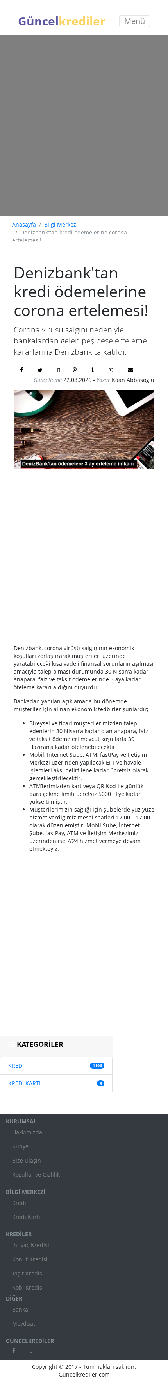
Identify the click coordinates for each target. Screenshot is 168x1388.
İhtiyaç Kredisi (30, 1245)
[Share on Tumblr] (93, 370)
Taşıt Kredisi (28, 1273)
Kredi (19, 1202)
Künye (20, 1146)
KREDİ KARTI (24, 1083)
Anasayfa (24, 224)
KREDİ (16, 1065)
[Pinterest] (75, 370)
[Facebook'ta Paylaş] (22, 370)
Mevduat (23, 1323)
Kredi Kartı (26, 1217)
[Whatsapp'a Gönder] (112, 370)
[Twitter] (41, 370)
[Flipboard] (58, 370)
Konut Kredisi (30, 1259)
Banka (20, 1309)
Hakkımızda (27, 1132)
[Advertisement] (84, 125)
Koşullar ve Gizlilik (36, 1174)
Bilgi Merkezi (61, 224)
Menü (134, 21)
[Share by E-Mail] (131, 370)
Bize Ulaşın (26, 1160)
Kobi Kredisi (28, 1287)
